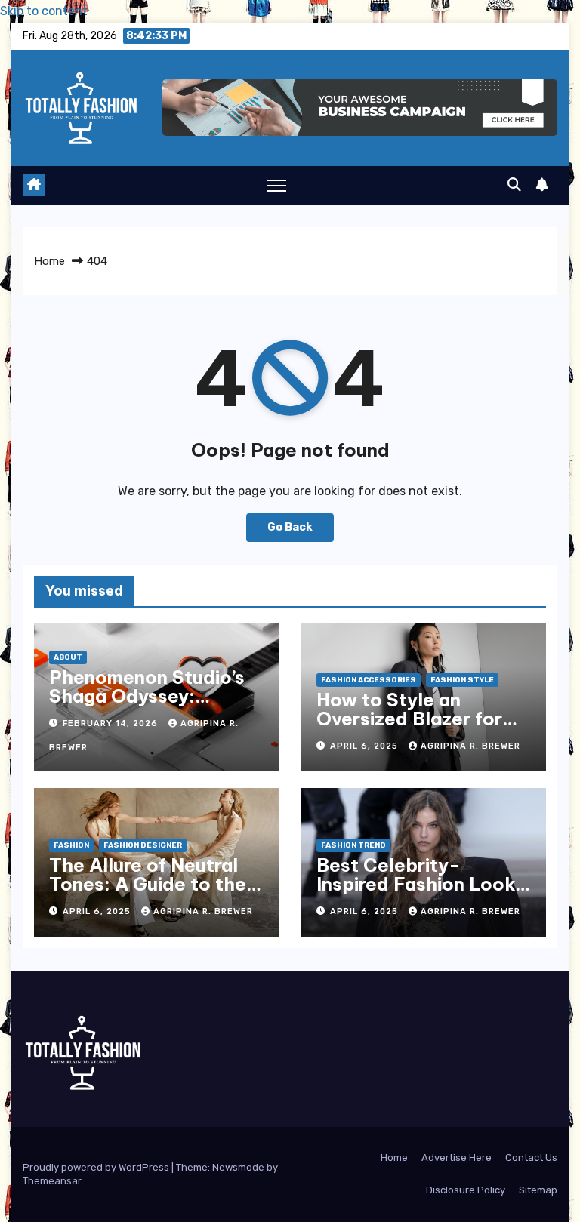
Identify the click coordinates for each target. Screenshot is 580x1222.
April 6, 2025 (365, 746)
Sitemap (538, 1190)
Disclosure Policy (465, 1190)
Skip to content (44, 11)
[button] (514, 185)
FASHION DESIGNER (142, 845)
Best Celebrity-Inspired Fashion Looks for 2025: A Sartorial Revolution (420, 893)
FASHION (71, 845)
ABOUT (68, 657)
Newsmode (238, 1167)
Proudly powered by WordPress (97, 1167)
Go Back (290, 527)
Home (49, 261)
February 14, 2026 (112, 723)
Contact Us (531, 1157)
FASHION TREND (353, 845)
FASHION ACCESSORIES (368, 680)
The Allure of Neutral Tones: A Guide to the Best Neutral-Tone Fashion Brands (147, 893)
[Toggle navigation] (276, 185)
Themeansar (52, 1181)
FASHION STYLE (462, 680)
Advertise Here (456, 1157)
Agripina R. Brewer (470, 746)
